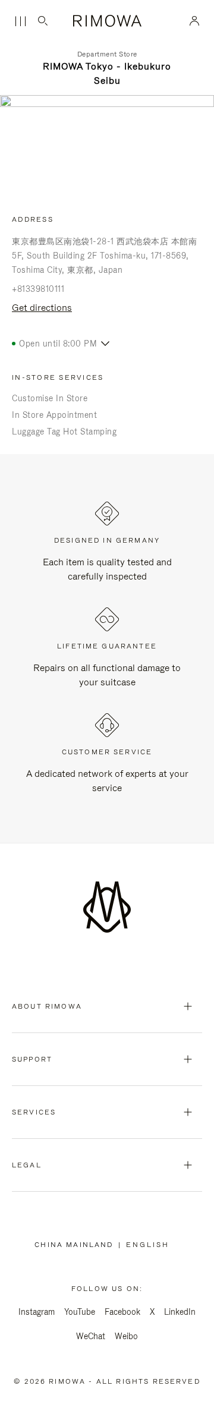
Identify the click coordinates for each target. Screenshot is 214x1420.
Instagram (36, 1311)
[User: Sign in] (195, 21)
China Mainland (76, 1244)
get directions (42, 307)
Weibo (126, 1336)
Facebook (122, 1311)
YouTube (79, 1311)
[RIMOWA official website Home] (107, 20)
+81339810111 (38, 289)
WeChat (90, 1336)
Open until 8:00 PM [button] (58, 343)
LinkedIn (180, 1311)
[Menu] (20, 21)
